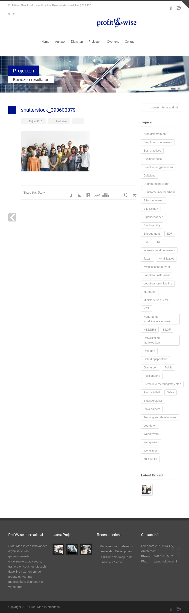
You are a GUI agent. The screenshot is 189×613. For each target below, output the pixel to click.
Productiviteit (152, 392)
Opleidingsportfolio (155, 359)
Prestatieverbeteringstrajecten (162, 384)
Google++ (122, 192)
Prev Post (12, 217)
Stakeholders (152, 409)
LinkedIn (85, 192)
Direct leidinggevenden (158, 167)
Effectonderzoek (154, 200)
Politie (168, 367)
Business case (153, 159)
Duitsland (150, 175)
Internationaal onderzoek (159, 250)
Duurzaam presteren (156, 183)
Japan (147, 258)
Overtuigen (150, 367)
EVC (146, 242)
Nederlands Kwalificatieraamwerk (157, 319)
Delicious (113, 192)
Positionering (152, 375)
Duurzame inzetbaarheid (159, 192)
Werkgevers (151, 434)
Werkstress (150, 450)
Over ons (113, 41)
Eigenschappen (153, 217)
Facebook (166, 5)
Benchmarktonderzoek (158, 142)
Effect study (151, 208)
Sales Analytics (153, 400)
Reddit (95, 192)
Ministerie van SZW (156, 300)
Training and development (160, 417)
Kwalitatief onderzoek (157, 267)
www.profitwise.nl (165, 561)
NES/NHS (150, 329)
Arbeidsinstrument (155, 134)
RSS (176, 5)
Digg (104, 192)
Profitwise (61, 121)
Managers (150, 291)
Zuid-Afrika (150, 458)
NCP (147, 308)
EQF (169, 233)
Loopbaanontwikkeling (158, 283)
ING (159, 242)
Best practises (152, 150)
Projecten (95, 41)
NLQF (167, 329)
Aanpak (60, 41)
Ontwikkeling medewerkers (152, 340)
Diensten (77, 41)
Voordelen (150, 425)
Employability (152, 225)
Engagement (152, 233)
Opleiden (149, 351)
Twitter (76, 192)
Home (45, 41)
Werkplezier (151, 442)
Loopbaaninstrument (157, 275)
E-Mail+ (131, 192)
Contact (130, 41)
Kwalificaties (166, 258)
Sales (170, 392)
